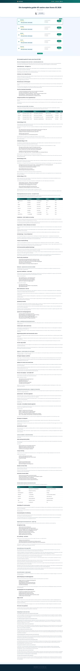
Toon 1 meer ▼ (40, 53)
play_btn (59, 20)
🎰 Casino (52, 1)
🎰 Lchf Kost (20, 1)
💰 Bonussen (57, 1)
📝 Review (61, 1)
